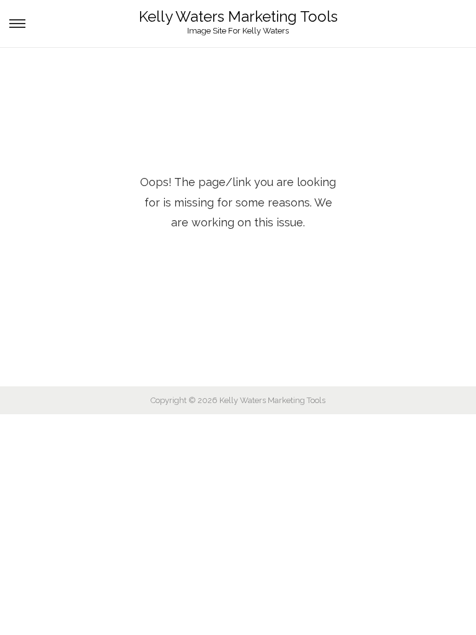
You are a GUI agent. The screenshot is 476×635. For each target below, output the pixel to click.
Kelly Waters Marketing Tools (238, 16)
